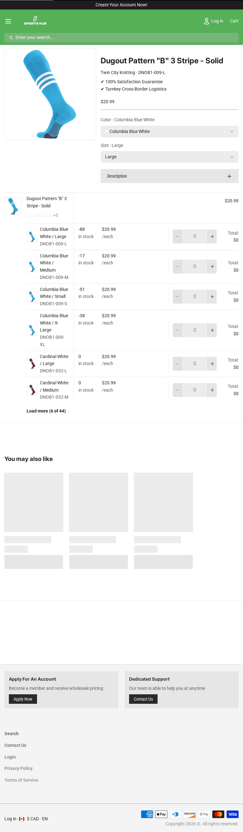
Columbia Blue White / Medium (54, 263)
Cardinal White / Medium (54, 386)
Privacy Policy (18, 768)
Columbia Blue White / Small (54, 293)
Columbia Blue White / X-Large (54, 323)
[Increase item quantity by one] (212, 236)
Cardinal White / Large (54, 360)
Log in (10, 818)
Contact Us (143, 699)
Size (112, 145)
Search (11, 733)
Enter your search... (35, 37)
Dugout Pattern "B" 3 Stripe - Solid (47, 202)
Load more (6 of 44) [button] (46, 410)
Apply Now (23, 699)
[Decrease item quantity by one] (177, 236)
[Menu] (10, 21)
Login (10, 757)
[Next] (60, 133)
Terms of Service (21, 780)
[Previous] (40, 133)
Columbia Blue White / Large (54, 233)
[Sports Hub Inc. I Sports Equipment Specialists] (34, 21)
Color (127, 119)
